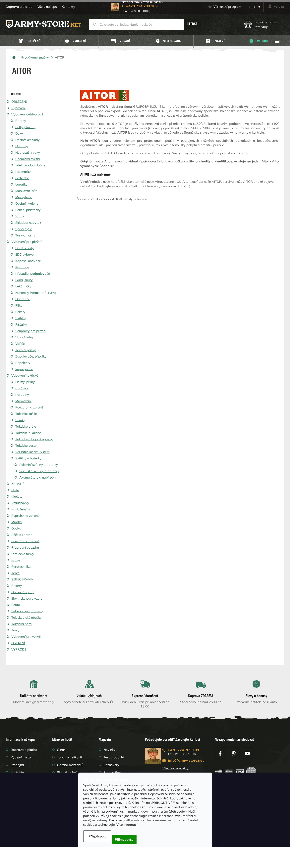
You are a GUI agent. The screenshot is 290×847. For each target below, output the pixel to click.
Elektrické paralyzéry (26, 598)
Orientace (22, 299)
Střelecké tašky (22, 554)
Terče (15, 573)
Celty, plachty (25, 127)
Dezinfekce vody (27, 140)
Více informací (126, 824)
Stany (19, 216)
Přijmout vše (124, 839)
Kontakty (68, 7)
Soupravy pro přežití (30, 331)
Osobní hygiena (26, 203)
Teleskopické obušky (26, 617)
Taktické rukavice (28, 433)
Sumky (20, 420)
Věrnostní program (227, 7)
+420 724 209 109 (183, 750)
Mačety (17, 496)
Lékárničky (23, 286)
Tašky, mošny (25, 235)
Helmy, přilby (25, 382)
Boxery (16, 586)
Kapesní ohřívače (28, 261)
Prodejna (17, 765)
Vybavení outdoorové (27, 114)
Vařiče (20, 344)
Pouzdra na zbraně (29, 407)
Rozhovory (111, 765)
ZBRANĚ (17, 484)
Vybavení (18, 108)
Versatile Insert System (32, 452)
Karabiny (22, 267)
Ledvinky (22, 178)
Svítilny (20, 318)
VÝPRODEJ (19, 649)
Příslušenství (20, 509)
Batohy (20, 121)
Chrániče (22, 388)
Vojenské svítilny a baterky (39, 471)
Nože (15, 490)
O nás (61, 750)
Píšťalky (21, 324)
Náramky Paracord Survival (36, 293)
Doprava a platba (19, 7)
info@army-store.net (186, 760)
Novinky (109, 750)
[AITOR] (104, 94)
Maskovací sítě (26, 191)
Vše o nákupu (47, 7)
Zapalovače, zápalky (30, 356)
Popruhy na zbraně (25, 516)
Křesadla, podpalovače (32, 273)
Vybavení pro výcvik (26, 637)
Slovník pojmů (67, 772)
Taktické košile (26, 414)
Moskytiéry (23, 197)
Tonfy (15, 630)
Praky (15, 560)
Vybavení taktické (24, 375)
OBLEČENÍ (19, 102)
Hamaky (21, 146)
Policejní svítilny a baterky (38, 465)
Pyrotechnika (21, 567)
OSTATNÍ (18, 643)
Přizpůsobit (97, 836)
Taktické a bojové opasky (34, 439)
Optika (16, 528)
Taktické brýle (25, 426)
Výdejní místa (21, 757)
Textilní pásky (25, 350)
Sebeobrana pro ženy (27, 611)
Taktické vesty (26, 445)
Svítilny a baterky (28, 458)
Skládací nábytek (28, 223)
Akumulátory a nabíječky (37, 477)
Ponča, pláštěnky (28, 210)
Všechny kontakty (175, 768)
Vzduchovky (20, 503)
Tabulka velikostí (69, 757)
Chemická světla (27, 159)
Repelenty (22, 363)
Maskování (23, 401)
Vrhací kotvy (24, 337)
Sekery (20, 312)
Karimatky (23, 172)
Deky (19, 133)
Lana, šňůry (24, 280)
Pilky (18, 305)
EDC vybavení (25, 254)
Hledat (192, 23)
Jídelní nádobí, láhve (30, 165)
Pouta (15, 605)
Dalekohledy (24, 248)
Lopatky (21, 184)
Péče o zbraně (21, 535)
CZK (252, 7)
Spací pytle (23, 229)
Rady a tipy (112, 772)
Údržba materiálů (70, 765)
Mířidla (16, 522)
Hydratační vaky (27, 152)
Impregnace (24, 369)
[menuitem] (29, 41)
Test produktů (113, 757)
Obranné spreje (22, 592)
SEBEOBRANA (22, 579)
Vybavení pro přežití (26, 242)
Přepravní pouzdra (25, 547)
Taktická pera (21, 624)
